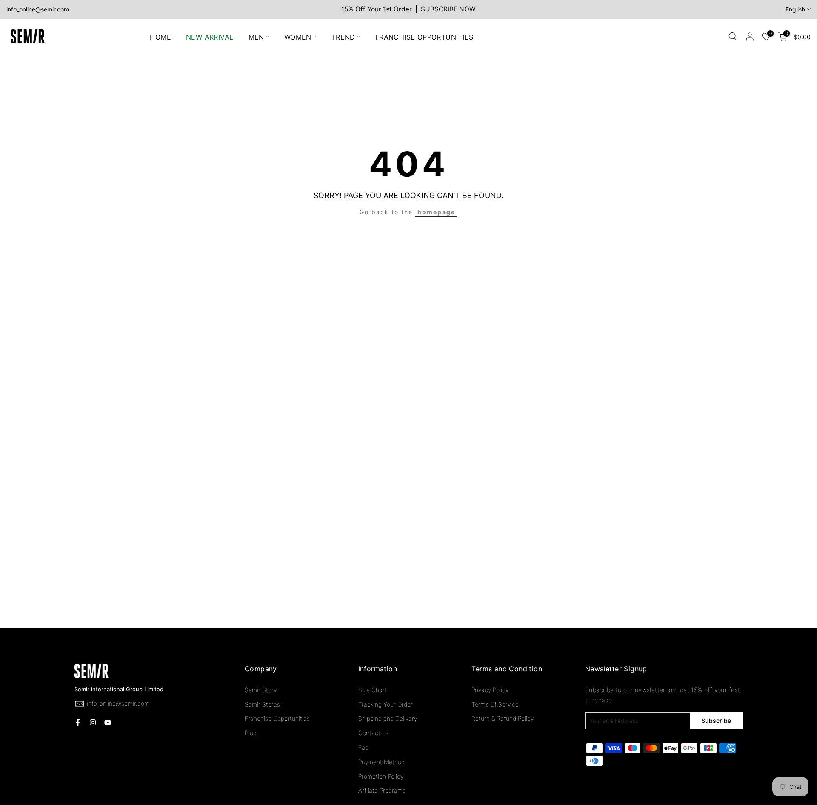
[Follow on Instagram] (93, 722)
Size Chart (372, 689)
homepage (436, 212)
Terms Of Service (495, 704)
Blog (251, 732)
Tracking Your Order (385, 704)
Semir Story (261, 689)
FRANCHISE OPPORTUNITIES (424, 36)
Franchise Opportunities (277, 718)
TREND (343, 36)
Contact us (373, 732)
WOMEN (297, 36)
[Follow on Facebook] (77, 722)
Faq (363, 747)
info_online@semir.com (37, 9)
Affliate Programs (382, 790)
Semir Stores (262, 704)
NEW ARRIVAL (209, 36)
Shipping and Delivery (387, 718)
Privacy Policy (489, 689)
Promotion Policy (380, 776)
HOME (160, 36)
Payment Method (381, 761)
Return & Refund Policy (502, 718)
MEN (256, 36)
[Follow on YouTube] (107, 722)
